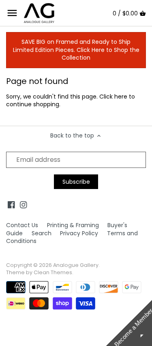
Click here (113, 96)
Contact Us (22, 225)
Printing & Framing (73, 225)
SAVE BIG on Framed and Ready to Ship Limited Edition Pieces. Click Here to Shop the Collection (76, 50)
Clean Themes (53, 272)
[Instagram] (23, 205)
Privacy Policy (79, 233)
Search (41, 233)
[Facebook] (11, 205)
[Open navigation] (12, 13)
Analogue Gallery (75, 265)
